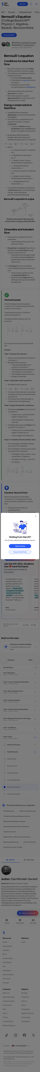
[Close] (36, 516)
